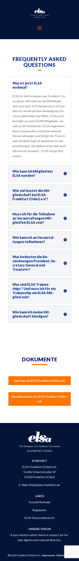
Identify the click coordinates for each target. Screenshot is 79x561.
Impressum (48, 555)
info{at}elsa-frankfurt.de (44, 485)
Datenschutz (63, 555)
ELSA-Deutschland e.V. (39, 518)
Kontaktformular (40, 502)
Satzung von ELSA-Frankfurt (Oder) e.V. (39, 380)
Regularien (39, 510)
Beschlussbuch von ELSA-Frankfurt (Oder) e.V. (39, 399)
